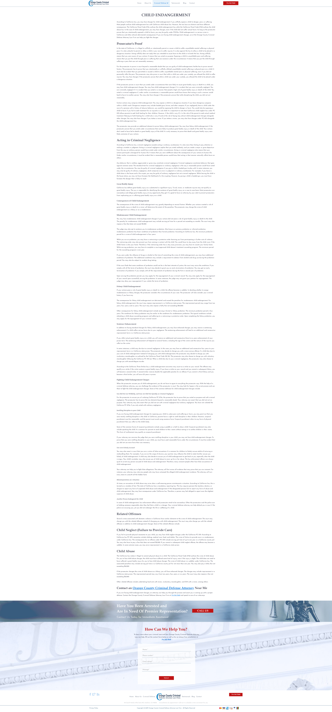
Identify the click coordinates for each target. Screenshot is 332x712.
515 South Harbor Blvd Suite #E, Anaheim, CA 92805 (140, 702)
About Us (138, 696)
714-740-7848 (230, 3)
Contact (199, 696)
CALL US (202, 610)
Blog (193, 696)
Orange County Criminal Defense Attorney (163, 588)
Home (131, 696)
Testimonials (186, 696)
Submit (166, 678)
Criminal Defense (149, 696)
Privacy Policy (93, 708)
